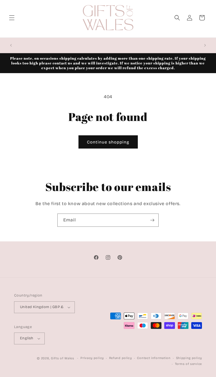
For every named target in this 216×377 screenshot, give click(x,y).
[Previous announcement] (11, 45)
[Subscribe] (152, 220)
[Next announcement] (205, 45)
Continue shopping (108, 142)
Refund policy (120, 358)
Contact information (153, 358)
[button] (12, 18)
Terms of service (188, 364)
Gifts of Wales (62, 358)
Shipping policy (189, 358)
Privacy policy (92, 358)
